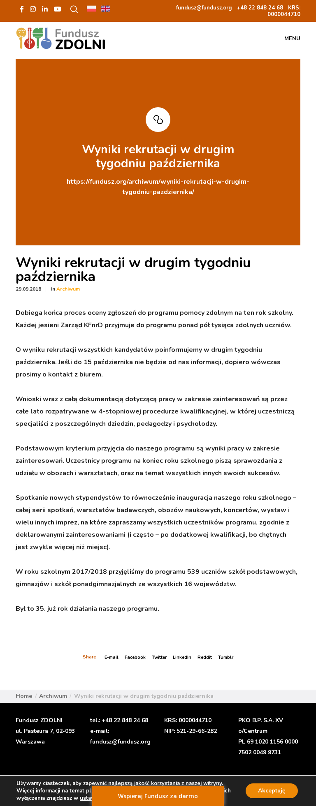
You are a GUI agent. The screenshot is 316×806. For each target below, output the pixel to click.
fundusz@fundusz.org (120, 742)
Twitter (159, 657)
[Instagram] (33, 9)
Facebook (135, 657)
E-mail (111, 657)
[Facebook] (22, 9)
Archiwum (68, 289)
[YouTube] (57, 9)
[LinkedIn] (45, 9)
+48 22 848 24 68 (125, 720)
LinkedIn (182, 657)
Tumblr (225, 657)
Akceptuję (272, 790)
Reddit (205, 657)
